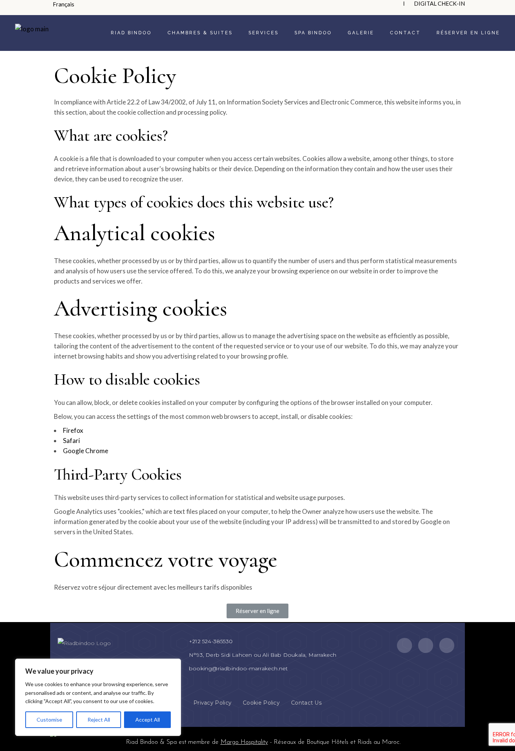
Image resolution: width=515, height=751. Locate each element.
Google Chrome (85, 451)
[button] (257, 611)
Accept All (147, 719)
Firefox (73, 430)
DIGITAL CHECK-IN (439, 3)
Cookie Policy (261, 702)
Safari (71, 440)
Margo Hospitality (244, 742)
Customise (49, 719)
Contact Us (306, 702)
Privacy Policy (212, 702)
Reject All (98, 719)
